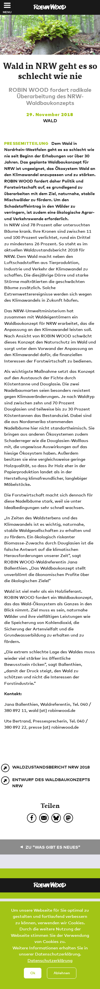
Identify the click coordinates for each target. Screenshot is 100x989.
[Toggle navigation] (7, 5)
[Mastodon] (68, 818)
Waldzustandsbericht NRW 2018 (51, 766)
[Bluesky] (56, 818)
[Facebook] (31, 818)
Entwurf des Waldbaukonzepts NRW (51, 782)
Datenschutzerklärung (50, 960)
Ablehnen (62, 973)
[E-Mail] (44, 818)
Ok (32, 973)
